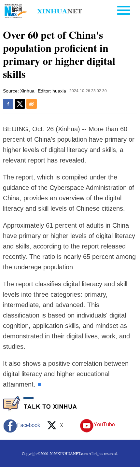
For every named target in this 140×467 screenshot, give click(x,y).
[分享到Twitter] (20, 104)
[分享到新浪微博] (31, 104)
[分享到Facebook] (8, 104)
